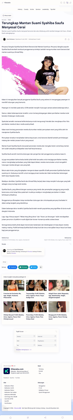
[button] (67, 2)
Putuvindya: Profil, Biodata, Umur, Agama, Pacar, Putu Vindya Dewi (35, 317)
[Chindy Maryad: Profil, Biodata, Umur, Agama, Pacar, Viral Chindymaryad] (14, 306)
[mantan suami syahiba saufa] (36, 75)
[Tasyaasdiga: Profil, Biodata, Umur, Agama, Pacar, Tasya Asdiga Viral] (36, 285)
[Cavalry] (26, 9)
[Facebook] (6, 378)
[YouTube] (17, 378)
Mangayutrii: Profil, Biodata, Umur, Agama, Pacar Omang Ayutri (58, 317)
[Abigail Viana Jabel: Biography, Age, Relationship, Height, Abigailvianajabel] (59, 285)
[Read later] (65, 39)
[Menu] (28, 417)
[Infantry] (20, 9)
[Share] (45, 417)
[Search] (61, 2)
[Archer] (32, 9)
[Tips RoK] (52, 9)
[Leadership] (45, 9)
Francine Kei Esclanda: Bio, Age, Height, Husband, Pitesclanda (12, 295)
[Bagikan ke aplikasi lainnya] (41, 267)
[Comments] (63, 417)
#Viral (4, 262)
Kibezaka (7, 3)
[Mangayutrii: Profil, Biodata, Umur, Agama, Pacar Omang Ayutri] (59, 306)
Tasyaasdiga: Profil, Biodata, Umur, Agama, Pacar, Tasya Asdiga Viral (35, 295)
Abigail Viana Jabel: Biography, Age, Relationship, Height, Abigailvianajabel (59, 295)
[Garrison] (38, 9)
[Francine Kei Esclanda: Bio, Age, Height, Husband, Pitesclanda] (14, 285)
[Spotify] (12, 378)
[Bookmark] (64, 2)
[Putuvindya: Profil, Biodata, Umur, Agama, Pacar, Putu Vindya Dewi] (36, 306)
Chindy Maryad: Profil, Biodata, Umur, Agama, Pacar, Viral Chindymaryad (14, 317)
